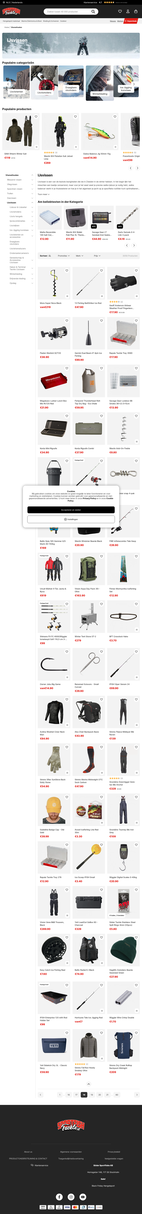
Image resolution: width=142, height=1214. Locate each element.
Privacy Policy (89, 498)
